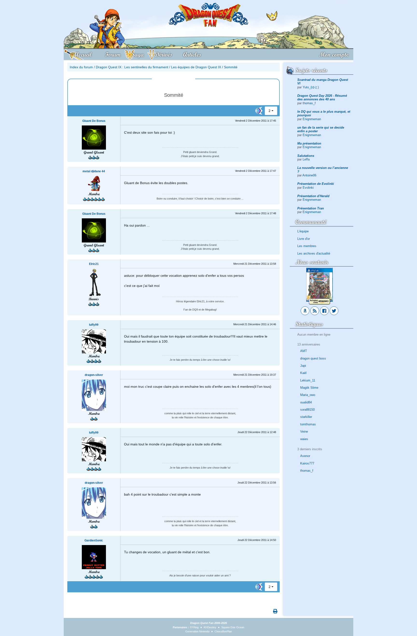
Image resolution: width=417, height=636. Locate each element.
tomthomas (308, 424)
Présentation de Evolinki (315, 184)
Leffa (306, 159)
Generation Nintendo (197, 631)
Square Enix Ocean (232, 627)
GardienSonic (93, 540)
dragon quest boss (313, 358)
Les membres (306, 246)
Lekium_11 (307, 380)
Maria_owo (307, 395)
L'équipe (303, 231)
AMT (303, 351)
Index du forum (81, 67)
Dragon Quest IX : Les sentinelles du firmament (132, 67)
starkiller (306, 417)
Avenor (305, 456)
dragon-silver (94, 375)
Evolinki (308, 187)
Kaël (303, 373)
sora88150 (307, 409)
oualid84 (306, 402)
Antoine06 (309, 175)
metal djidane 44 (94, 171)
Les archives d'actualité (313, 253)
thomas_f (309, 103)
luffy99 (93, 324)
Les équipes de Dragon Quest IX (196, 67)
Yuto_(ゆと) (311, 87)
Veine (304, 431)
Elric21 (94, 264)
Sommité (230, 67)
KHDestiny (210, 627)
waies (304, 439)
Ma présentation (309, 143)
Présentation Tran (310, 208)
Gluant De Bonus (93, 121)
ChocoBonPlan (223, 631)
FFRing (194, 627)
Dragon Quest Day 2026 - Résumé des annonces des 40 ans (322, 97)
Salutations (305, 156)
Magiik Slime (309, 387)
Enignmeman (312, 119)
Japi (303, 365)
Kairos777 (307, 463)
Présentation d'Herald (313, 196)
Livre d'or (303, 239)
